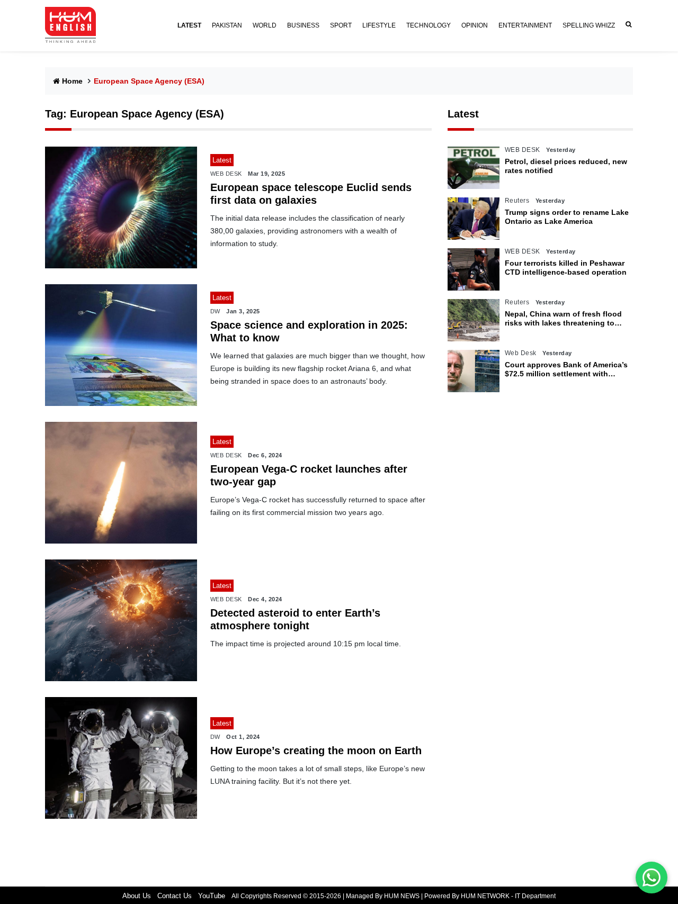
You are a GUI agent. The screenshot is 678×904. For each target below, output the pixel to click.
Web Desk (521, 353)
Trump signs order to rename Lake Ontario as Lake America (567, 216)
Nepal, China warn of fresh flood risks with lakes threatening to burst (563, 319)
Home (72, 81)
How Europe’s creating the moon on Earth (316, 750)
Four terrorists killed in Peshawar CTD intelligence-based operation (566, 267)
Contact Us (174, 896)
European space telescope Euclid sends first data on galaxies (311, 194)
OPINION (474, 25)
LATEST (189, 25)
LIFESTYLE (379, 25)
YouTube (211, 896)
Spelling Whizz (589, 25)
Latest (463, 114)
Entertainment (525, 25)
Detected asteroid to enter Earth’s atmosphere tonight (295, 619)
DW (215, 311)
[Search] (626, 24)
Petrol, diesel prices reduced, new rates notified (566, 166)
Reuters (517, 200)
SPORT (341, 25)
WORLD (264, 25)
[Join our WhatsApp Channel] (651, 877)
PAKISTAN (227, 25)
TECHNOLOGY (428, 25)
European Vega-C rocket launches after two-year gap (308, 475)
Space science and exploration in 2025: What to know (309, 331)
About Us (136, 896)
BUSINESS (303, 25)
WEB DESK (226, 173)
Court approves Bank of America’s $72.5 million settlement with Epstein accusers (566, 369)
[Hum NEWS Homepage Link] (74, 25)
